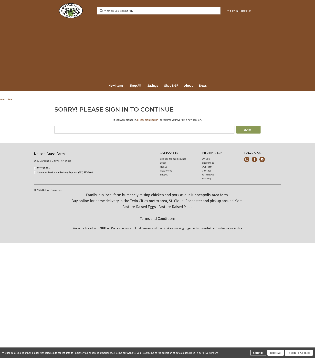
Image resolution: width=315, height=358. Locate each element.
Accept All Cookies (299, 353)
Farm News (208, 177)
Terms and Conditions (158, 220)
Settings (258, 353)
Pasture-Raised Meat (175, 209)
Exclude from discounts (173, 161)
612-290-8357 (43, 170)
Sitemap (206, 181)
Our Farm (207, 169)
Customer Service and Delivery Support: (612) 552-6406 (65, 174)
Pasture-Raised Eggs (139, 209)
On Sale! (206, 161)
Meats (163, 169)
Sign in (234, 10)
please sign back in (147, 122)
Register (246, 10)
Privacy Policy (210, 352)
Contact (206, 173)
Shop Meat (208, 165)
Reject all (275, 353)
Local (163, 165)
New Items (166, 173)
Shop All (164, 177)
